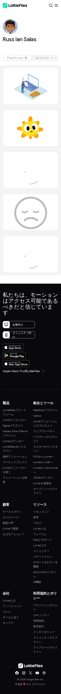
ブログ (37, 523)
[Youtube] (37, 673)
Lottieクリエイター (14, 420)
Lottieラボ (39, 545)
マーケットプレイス (15, 462)
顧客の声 (8, 523)
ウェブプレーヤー (44, 431)
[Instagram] (24, 673)
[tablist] (30, 58)
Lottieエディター (13, 441)
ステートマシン (42, 556)
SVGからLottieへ (43, 456)
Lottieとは (39, 528)
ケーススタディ (12, 511)
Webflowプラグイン (45, 410)
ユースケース (11, 517)
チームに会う (11, 617)
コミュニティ (41, 551)
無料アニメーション (15, 456)
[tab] (17, 57)
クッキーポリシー (44, 632)
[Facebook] (17, 673)
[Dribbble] (44, 673)
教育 (36, 517)
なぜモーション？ (13, 534)
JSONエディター (43, 477)
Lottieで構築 (10, 528)
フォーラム (40, 534)
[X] (30, 673)
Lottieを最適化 (42, 483)
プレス (7, 612)
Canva (37, 416)
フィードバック (12, 606)
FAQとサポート (42, 540)
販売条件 (38, 626)
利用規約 (38, 621)
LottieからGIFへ (43, 462)
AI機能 (37, 582)
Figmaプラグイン (13, 425)
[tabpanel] (30, 170)
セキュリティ (41, 615)
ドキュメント (41, 511)
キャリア (8, 623)
